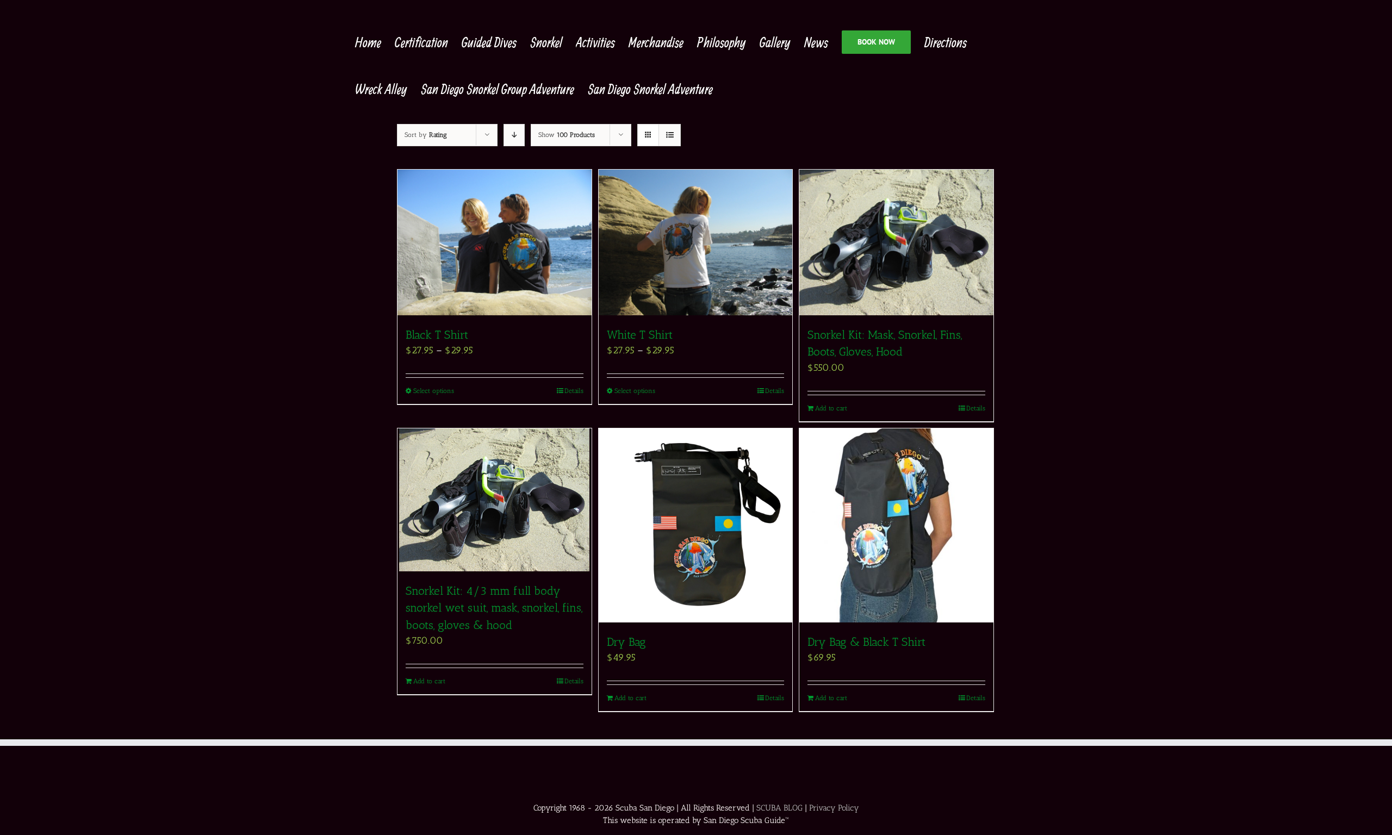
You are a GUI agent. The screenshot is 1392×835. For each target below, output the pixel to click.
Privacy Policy (834, 808)
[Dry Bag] (696, 525)
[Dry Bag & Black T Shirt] (896, 525)
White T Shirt (640, 334)
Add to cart (831, 408)
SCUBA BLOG (779, 808)
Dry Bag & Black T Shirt (866, 642)
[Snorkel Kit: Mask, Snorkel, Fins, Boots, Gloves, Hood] (896, 242)
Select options (433, 391)
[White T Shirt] (696, 242)
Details (573, 391)
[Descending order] (514, 135)
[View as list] (669, 135)
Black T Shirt (437, 334)
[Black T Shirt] (494, 242)
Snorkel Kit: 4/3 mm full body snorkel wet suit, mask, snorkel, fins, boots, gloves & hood (494, 608)
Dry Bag (626, 642)
